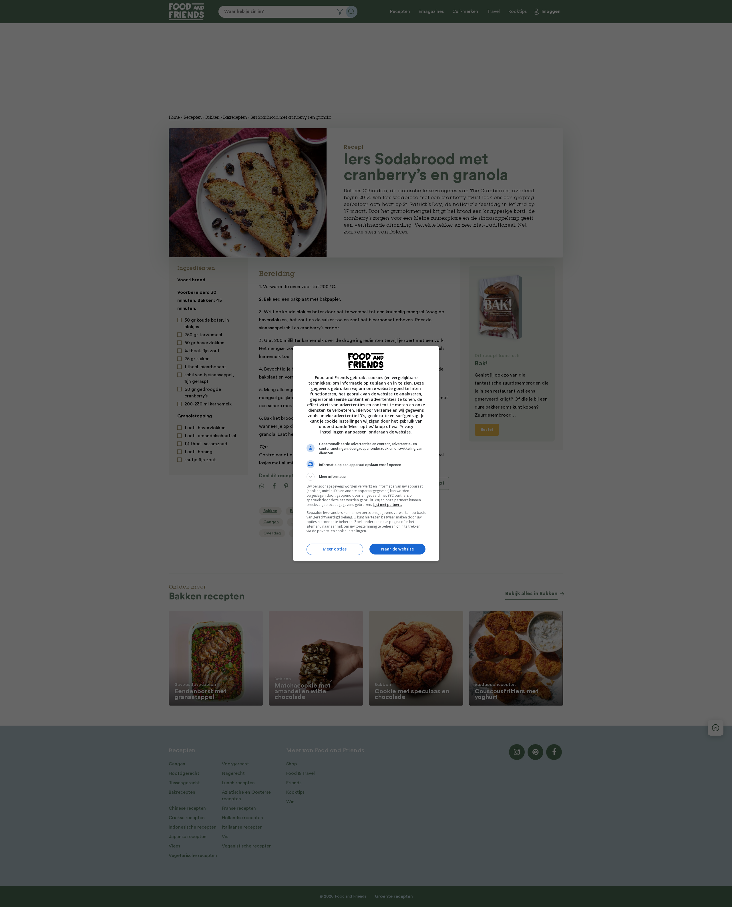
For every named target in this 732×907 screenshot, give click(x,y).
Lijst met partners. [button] (387, 504)
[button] (366, 477)
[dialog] (366, 453)
